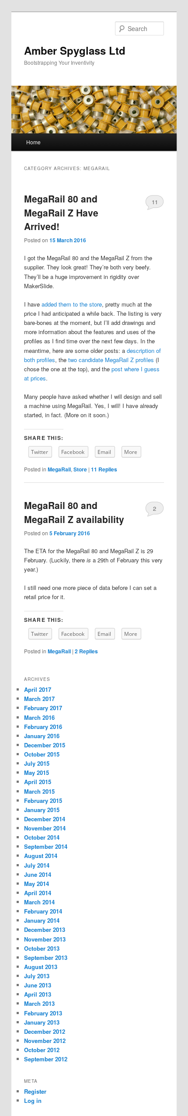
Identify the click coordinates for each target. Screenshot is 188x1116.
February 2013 (43, 1013)
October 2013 (41, 948)
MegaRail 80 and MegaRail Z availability (74, 512)
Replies (104, 469)
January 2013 (41, 1022)
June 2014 (37, 874)
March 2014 (39, 902)
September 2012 (45, 1059)
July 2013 (36, 976)
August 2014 (40, 855)
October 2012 (41, 1050)
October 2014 (41, 837)
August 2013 (40, 967)
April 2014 (37, 893)
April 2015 (37, 782)
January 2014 (41, 920)
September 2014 (45, 846)
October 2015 (41, 754)
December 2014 (44, 819)
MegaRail (59, 469)
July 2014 (36, 865)
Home (33, 142)
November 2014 (45, 828)
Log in (33, 1100)
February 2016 (43, 726)
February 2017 (43, 708)
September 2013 (45, 957)
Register (35, 1091)
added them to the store (72, 304)
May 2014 (36, 883)
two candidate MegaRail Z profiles (111, 360)
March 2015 (39, 791)
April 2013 (37, 994)
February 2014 (43, 911)
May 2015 (36, 772)
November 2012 (45, 1040)
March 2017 (39, 698)
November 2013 (45, 939)
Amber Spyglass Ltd (74, 50)
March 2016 (39, 717)
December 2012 (44, 1031)
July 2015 (36, 763)
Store (80, 469)
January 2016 (41, 736)
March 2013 (39, 1003)
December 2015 (44, 745)
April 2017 (37, 689)
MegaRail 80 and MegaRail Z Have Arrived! (61, 212)
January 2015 (41, 810)
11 (155, 202)
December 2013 (44, 929)
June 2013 (37, 985)
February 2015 (43, 800)
